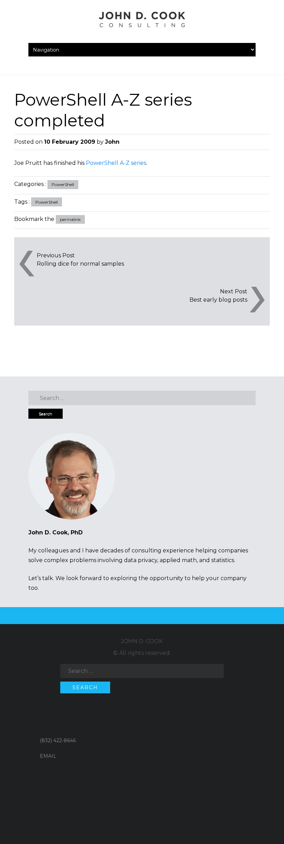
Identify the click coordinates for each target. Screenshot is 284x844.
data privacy (140, 560)
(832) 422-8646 (58, 740)
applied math (178, 560)
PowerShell (63, 184)
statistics (222, 560)
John (112, 142)
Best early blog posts (218, 299)
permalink (70, 219)
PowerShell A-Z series (116, 163)
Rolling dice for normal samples (80, 263)
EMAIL (48, 756)
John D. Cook (142, 641)
